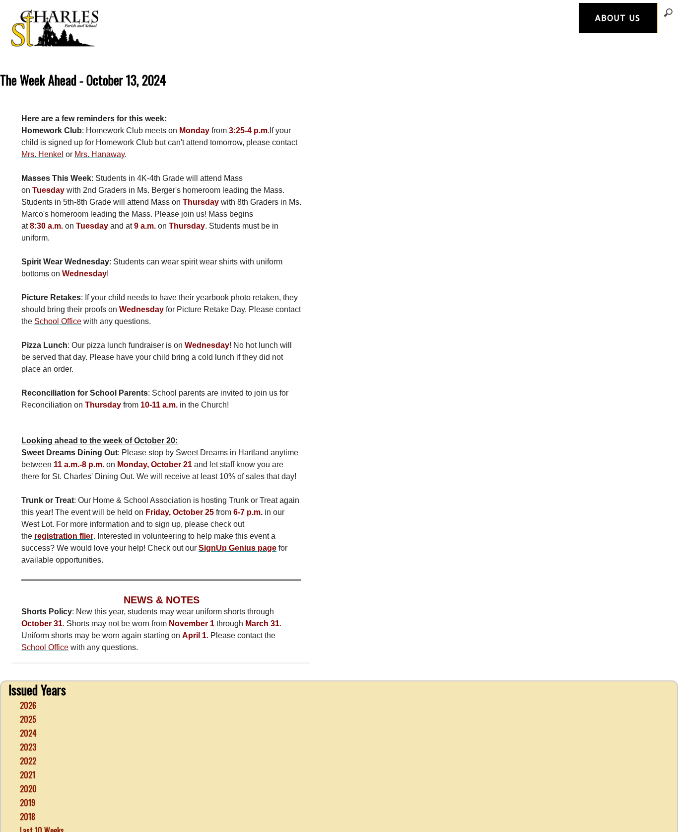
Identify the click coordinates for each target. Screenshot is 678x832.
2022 (28, 745)
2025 (28, 703)
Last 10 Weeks (42, 815)
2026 (28, 689)
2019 (27, 787)
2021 (27, 759)
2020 (28, 773)
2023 (28, 731)
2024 (28, 717)
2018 (27, 801)
